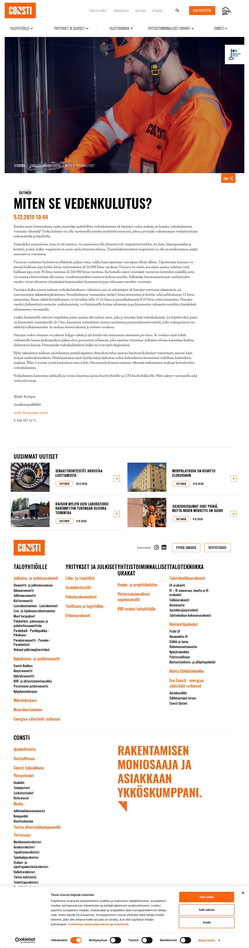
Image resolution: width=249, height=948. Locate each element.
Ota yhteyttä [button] (202, 10)
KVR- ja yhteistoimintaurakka (33, 681)
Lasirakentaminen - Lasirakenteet (36, 605)
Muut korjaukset (24, 616)
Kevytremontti (23, 670)
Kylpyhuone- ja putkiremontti (37, 658)
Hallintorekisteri (24, 872)
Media (18, 804)
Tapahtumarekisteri (26, 852)
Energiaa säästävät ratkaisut (37, 719)
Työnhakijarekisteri (26, 857)
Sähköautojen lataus (182, 698)
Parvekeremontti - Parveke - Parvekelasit (32, 642)
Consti (221, 28)
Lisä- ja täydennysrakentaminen (34, 611)
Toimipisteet (22, 787)
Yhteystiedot (24, 775)
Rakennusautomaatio (183, 646)
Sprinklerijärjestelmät (183, 610)
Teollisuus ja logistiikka (84, 606)
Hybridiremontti (24, 676)
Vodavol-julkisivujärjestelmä (31, 649)
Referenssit (21, 798)
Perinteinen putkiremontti (31, 686)
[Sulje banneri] (243, 892)
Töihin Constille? (98, 10)
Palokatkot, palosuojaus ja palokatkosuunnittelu (31, 623)
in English (157, 10)
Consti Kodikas (23, 665)
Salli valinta (206, 909)
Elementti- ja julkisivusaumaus (33, 585)
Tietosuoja (22, 835)
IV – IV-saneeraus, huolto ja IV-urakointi (189, 592)
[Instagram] (156, 548)
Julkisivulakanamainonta (29, 811)
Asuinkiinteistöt (78, 587)
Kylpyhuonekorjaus (25, 691)
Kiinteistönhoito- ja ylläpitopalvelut (192, 662)
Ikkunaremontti (24, 590)
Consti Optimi (178, 703)
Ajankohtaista (121, 10)
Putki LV (174, 631)
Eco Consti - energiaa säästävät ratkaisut (186, 683)
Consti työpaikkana (29, 768)
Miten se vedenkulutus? (80, 165)
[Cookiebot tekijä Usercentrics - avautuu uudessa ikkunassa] (25, 940)
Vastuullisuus (24, 758)
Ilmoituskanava (23, 821)
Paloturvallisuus (179, 657)
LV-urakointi (177, 585)
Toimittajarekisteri (26, 882)
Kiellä (206, 922)
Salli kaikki (206, 897)
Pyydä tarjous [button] (186, 547)
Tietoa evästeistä (25, 877)
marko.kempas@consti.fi (31, 412)
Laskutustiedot (23, 793)
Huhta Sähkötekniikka (186, 671)
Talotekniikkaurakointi (187, 578)
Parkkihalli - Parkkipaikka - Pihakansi (31, 632)
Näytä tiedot (206, 940)
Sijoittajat (140, 10)
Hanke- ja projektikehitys (137, 585)
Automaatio (177, 605)
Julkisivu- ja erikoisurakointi (36, 578)
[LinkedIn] (164, 548)
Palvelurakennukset (81, 597)
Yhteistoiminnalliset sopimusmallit (133, 596)
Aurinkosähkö (178, 693)
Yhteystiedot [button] (217, 547)
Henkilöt (19, 782)
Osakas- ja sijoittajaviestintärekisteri (31, 864)
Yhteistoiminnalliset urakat (171, 28)
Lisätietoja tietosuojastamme (89, 924)
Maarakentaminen (28, 709)
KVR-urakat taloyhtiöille (136, 609)
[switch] (115, 940)
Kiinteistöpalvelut (183, 624)
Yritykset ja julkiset (71, 28)
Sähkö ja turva (178, 641)
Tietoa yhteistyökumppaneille (37, 827)
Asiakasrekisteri (24, 847)
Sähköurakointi (179, 600)
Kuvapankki (21, 816)
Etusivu (19, 165)
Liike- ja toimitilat (80, 578)
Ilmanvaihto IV (178, 636)
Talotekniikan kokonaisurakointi (190, 615)
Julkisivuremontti (25, 595)
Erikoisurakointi (78, 615)
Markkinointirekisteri (27, 842)
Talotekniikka (121, 28)
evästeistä (121, 924)
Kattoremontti (23, 600)
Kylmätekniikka (179, 652)
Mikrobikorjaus (25, 700)
